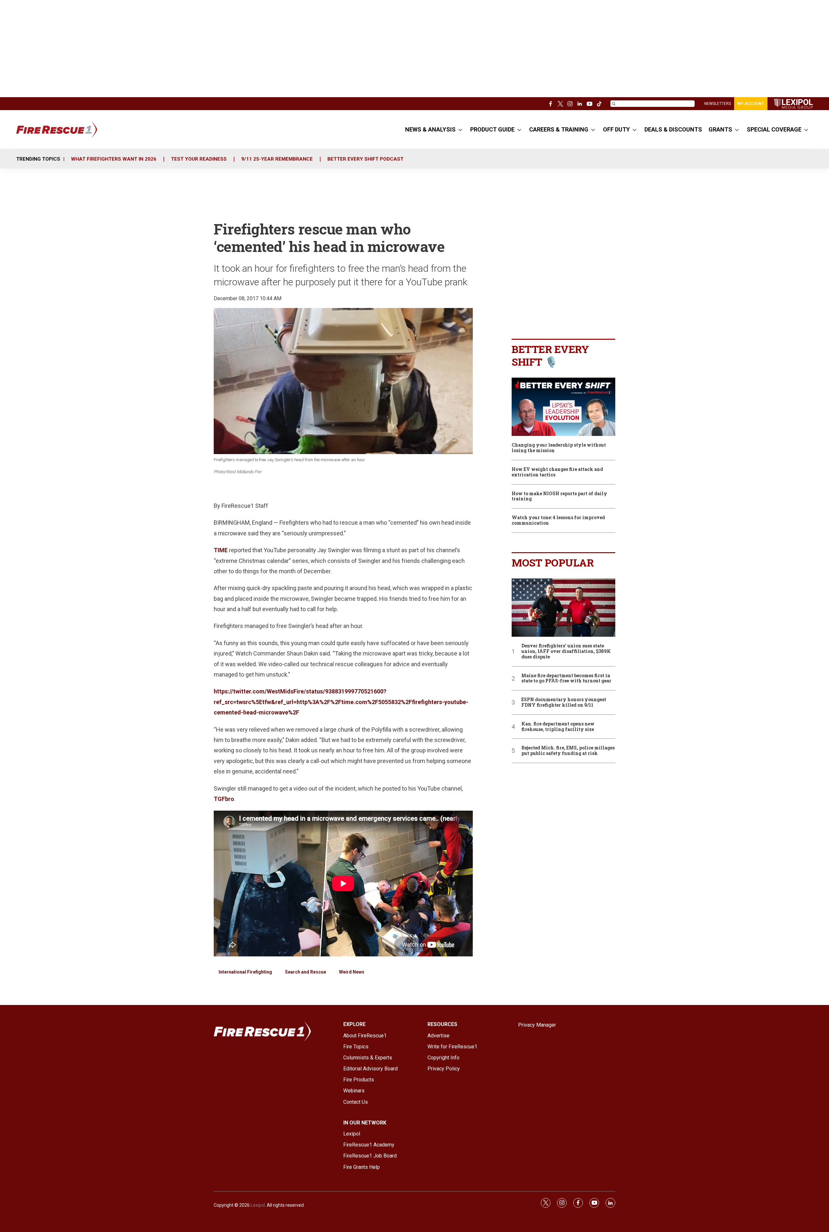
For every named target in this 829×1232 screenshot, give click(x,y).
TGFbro (224, 798)
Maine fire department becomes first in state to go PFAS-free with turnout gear (566, 678)
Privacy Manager (537, 1025)
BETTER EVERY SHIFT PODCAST (365, 159)
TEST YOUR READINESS (199, 159)
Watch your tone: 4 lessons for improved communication (558, 520)
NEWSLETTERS (717, 103)
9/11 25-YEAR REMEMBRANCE (277, 159)
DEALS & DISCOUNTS (673, 129)
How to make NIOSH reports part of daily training (559, 496)
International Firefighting (245, 972)
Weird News (351, 972)
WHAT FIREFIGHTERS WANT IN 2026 (113, 159)
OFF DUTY (616, 129)
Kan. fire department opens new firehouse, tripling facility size (558, 726)
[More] (460, 129)
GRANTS (720, 129)
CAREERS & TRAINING (558, 129)
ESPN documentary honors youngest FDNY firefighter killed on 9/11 (563, 702)
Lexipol (258, 1205)
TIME (221, 550)
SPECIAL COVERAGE (774, 129)
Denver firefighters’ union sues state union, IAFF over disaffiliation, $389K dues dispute (566, 651)
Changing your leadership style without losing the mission (559, 447)
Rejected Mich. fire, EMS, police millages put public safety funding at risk (568, 750)
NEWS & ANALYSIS (430, 129)
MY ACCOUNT (750, 103)
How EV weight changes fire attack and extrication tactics (557, 472)
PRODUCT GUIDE (492, 129)
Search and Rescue (305, 972)
